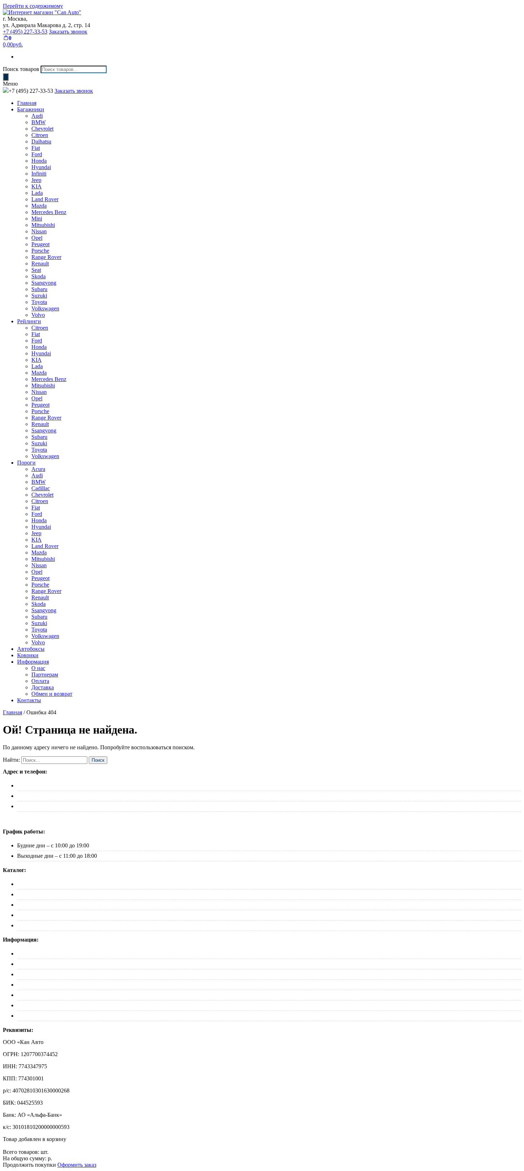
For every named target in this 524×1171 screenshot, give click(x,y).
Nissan (39, 231)
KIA (36, 186)
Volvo (38, 315)
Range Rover (46, 257)
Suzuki (39, 296)
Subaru (39, 289)
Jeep (36, 180)
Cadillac (40, 488)
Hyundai (41, 167)
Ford (36, 154)
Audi (37, 116)
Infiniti (38, 174)
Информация (33, 662)
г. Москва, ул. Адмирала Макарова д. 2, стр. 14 (73, 785)
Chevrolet (42, 129)
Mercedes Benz (48, 212)
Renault (40, 263)
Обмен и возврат (51, 694)
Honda (39, 161)
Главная (26, 103)
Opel (36, 238)
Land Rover (44, 199)
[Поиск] (6, 77)
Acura (38, 469)
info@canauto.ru (36, 806)
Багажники (30, 109)
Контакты (29, 700)
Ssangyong (43, 283)
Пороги (26, 463)
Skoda (38, 276)
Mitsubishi (43, 225)
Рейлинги (29, 321)
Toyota (39, 302)
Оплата (40, 681)
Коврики (27, 655)
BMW (38, 122)
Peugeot (40, 244)
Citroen (39, 135)
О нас (38, 668)
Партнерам (44, 674)
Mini (36, 219)
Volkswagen (45, 308)
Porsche (40, 251)
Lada (37, 193)
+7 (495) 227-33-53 (25, 32)
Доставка (42, 687)
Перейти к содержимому (33, 6)
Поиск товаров (21, 69)
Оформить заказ (76, 1165)
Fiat (35, 148)
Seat (36, 270)
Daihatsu (41, 141)
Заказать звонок (68, 32)
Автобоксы (31, 649)
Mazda (39, 206)
